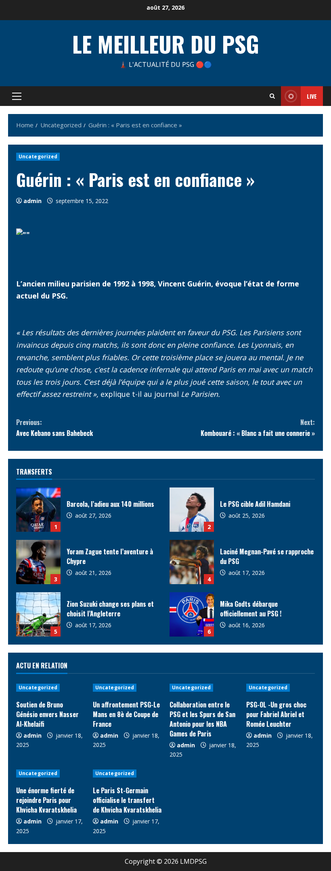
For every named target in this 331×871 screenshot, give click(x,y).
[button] (16, 96)
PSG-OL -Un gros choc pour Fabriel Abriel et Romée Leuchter (276, 714)
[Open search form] (272, 96)
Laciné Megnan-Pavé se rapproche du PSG (192, 562)
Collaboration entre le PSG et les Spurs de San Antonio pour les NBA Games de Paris (202, 719)
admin (32, 201)
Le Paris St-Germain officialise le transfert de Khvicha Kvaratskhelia (127, 800)
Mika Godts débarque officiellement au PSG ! (192, 614)
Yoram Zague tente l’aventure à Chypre (38, 562)
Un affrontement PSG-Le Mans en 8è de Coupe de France (126, 714)
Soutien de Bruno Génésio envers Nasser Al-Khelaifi (47, 714)
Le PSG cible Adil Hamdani (192, 509)
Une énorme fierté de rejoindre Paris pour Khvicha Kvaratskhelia (46, 800)
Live (312, 96)
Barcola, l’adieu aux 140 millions (38, 509)
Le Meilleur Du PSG (165, 43)
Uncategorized (38, 156)
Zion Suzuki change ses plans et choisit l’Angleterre (38, 614)
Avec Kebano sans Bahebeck (54, 427)
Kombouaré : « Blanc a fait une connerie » (258, 427)
